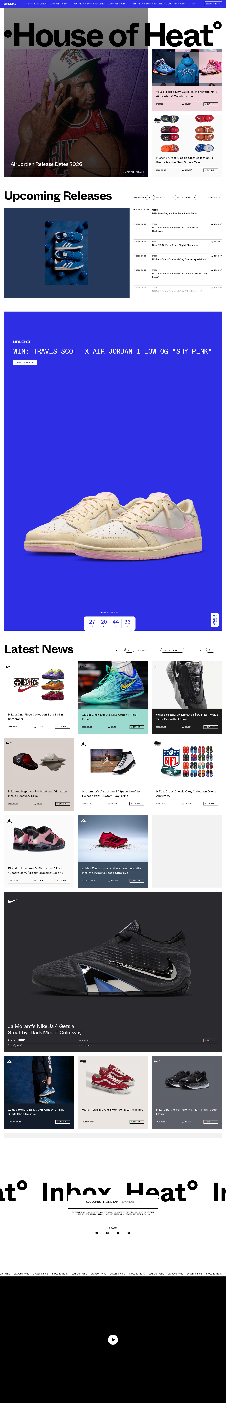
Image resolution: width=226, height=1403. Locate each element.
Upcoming (139, 197)
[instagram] (107, 1233)
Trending (140, 650)
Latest (119, 650)
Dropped (160, 197)
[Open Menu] (8, 34)
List (219, 650)
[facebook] (96, 1233)
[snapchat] (118, 1233)
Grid (201, 650)
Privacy (128, 1214)
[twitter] (129, 1233)
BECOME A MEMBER (213, 4)
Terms (116, 1214)
